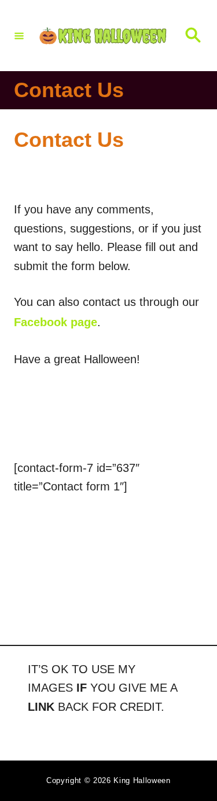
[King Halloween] (103, 36)
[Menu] (19, 35)
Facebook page (55, 322)
